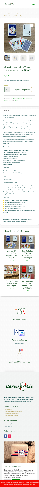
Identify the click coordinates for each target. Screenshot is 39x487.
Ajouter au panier (22, 89)
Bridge (20, 99)
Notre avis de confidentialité (11, 413)
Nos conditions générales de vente (13, 411)
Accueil (6, 14)
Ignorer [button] (33, 484)
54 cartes (23, 14)
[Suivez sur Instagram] (9, 436)
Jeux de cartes (14, 14)
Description (6, 110)
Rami (6, 101)
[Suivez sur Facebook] (5, 436)
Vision (17, 101)
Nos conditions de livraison (11, 415)
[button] (31, 25)
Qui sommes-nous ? (9, 409)
